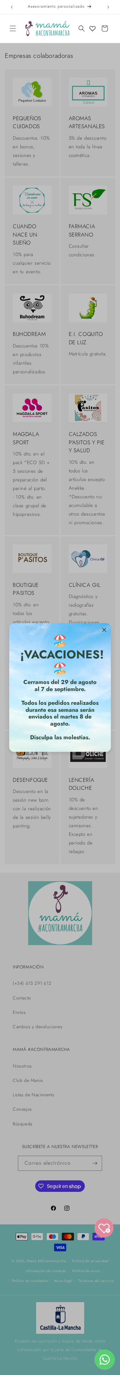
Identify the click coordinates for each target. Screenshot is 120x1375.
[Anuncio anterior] (12, 7)
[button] (13, 28)
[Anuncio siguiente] (108, 7)
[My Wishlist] (92, 28)
